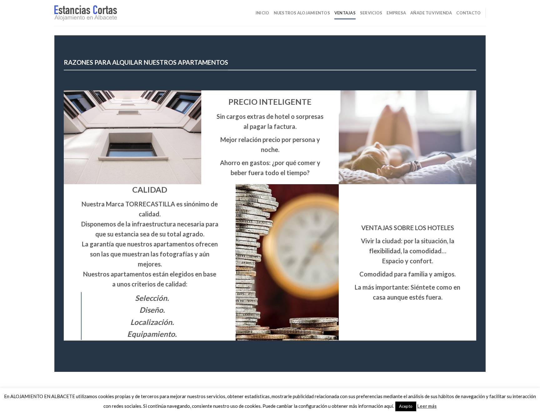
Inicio (262, 12)
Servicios (371, 12)
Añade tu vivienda (431, 12)
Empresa (396, 12)
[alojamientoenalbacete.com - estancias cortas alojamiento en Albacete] (85, 13)
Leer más (427, 406)
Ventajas (345, 12)
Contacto (468, 12)
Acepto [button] (405, 406)
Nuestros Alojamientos (302, 12)
